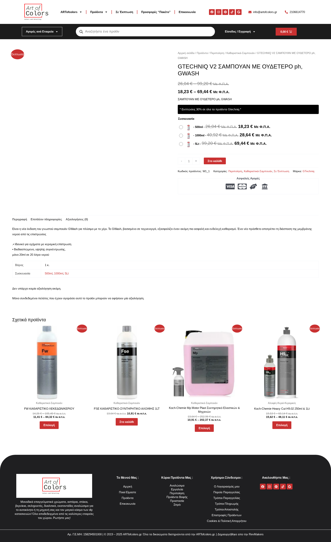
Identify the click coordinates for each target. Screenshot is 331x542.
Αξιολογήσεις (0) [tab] (77, 219)
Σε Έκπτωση (124, 12)
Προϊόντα (96, 12)
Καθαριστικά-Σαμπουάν (240, 53)
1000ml (58, 273)
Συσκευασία (186, 118)
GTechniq (308, 171)
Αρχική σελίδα (186, 53)
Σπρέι (177, 504)
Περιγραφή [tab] (19, 219)
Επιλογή (49, 425)
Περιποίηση (217, 53)
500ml (48, 273)
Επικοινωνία (187, 12)
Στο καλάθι (215, 161)
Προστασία (177, 500)
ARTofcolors (69, 12)
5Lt (67, 273)
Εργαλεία (177, 489)
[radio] (226, 127)
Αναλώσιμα (177, 485)
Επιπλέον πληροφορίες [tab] (46, 219)
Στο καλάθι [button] (127, 421)
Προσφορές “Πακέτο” (156, 12)
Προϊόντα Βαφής (177, 497)
